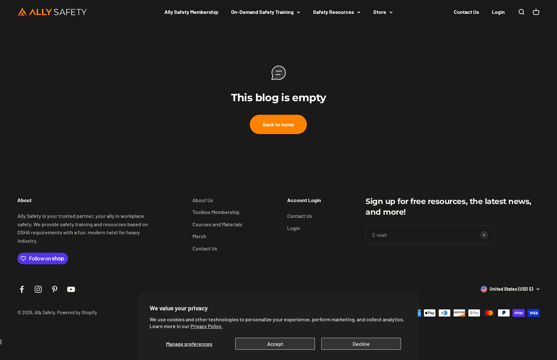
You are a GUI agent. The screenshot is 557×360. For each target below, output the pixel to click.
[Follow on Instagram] (38, 289)
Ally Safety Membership (191, 12)
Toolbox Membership (215, 212)
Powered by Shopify (77, 312)
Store (379, 12)
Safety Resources (333, 12)
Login (498, 12)
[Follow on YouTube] (71, 289)
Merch (199, 236)
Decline (361, 344)
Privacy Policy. (206, 326)
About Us (202, 200)
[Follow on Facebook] (21, 289)
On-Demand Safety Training (262, 12)
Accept (275, 344)
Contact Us (466, 12)
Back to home (278, 124)
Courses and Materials (217, 224)
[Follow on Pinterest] (54, 289)
